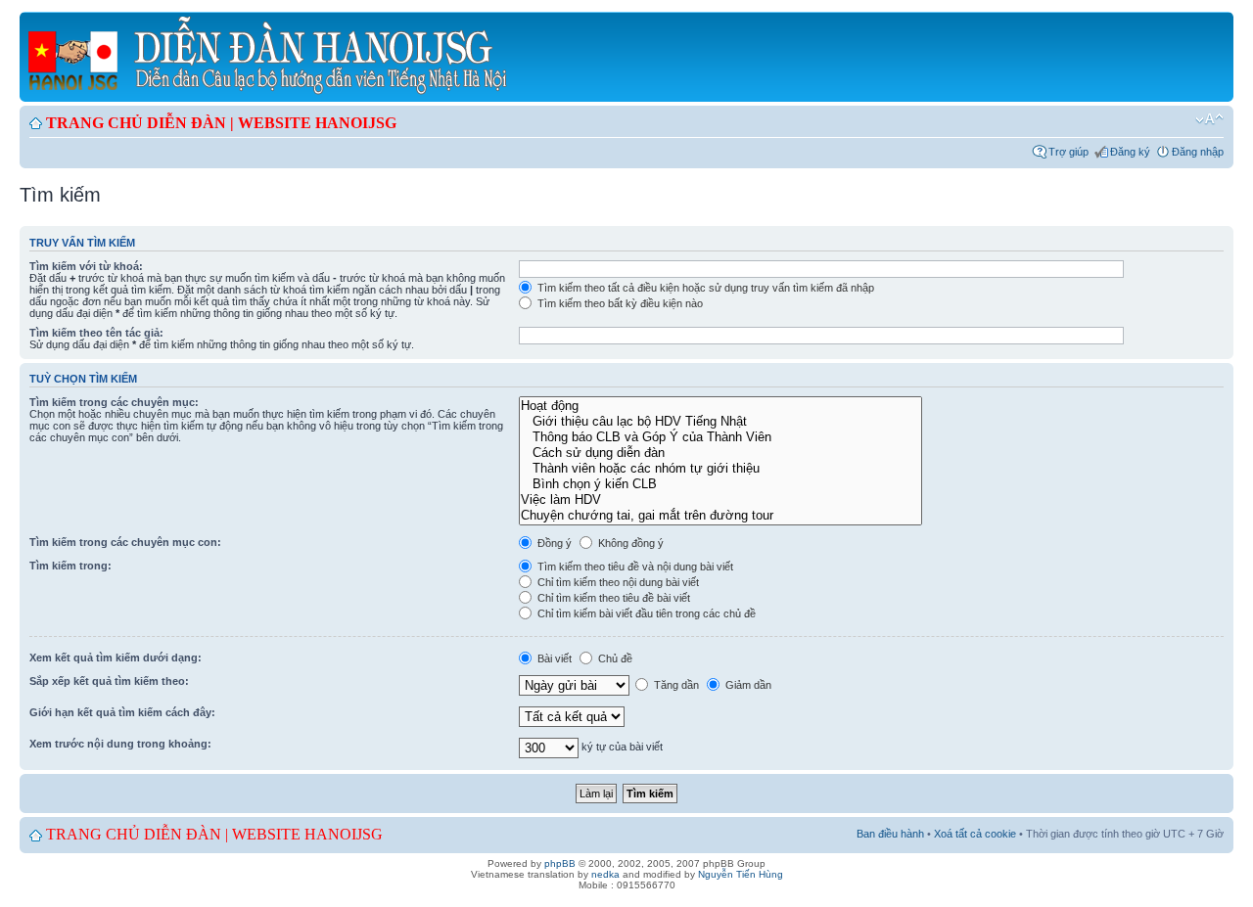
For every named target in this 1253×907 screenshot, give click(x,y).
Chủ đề (613, 658)
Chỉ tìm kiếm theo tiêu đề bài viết (612, 598)
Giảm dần (746, 685)
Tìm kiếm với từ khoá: (86, 266)
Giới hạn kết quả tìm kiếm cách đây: (122, 712)
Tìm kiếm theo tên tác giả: (96, 333)
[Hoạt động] (720, 406)
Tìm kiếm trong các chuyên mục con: (125, 542)
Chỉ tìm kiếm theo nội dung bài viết (616, 582)
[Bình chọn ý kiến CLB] (720, 484)
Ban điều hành (890, 833)
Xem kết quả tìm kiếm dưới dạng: (115, 657)
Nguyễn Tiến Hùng (740, 874)
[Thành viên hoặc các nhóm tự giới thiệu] (720, 468)
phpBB (560, 863)
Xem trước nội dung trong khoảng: (120, 743)
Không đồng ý (629, 543)
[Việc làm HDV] (720, 500)
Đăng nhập (1198, 152)
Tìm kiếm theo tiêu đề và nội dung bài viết (633, 566)
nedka (605, 874)
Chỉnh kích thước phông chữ (1209, 119)
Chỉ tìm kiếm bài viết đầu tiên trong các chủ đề (645, 613)
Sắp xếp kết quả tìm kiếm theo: (109, 681)
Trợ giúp (1068, 152)
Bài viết (553, 658)
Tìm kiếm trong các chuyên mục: (114, 402)
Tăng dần (675, 685)
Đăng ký (1130, 152)
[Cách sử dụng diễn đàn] (720, 453)
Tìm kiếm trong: (70, 565)
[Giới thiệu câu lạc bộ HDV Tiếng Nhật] (720, 422)
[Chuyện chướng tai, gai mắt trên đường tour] (720, 515)
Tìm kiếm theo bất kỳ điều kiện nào (618, 303)
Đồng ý (553, 543)
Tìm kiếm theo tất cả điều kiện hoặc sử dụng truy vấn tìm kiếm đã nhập (704, 288)
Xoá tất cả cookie (975, 833)
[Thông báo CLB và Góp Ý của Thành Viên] (720, 437)
